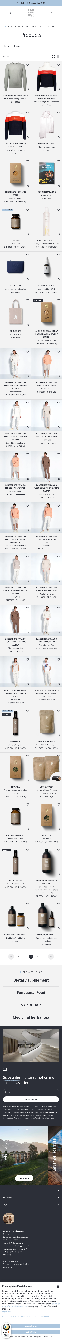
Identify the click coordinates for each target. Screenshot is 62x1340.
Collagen (15, 240)
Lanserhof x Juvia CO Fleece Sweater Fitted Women (15, 437)
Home (6, 46)
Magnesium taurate (15, 835)
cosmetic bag (15, 286)
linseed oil (15, 742)
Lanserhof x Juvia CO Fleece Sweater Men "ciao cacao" (46, 488)
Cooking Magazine (46, 192)
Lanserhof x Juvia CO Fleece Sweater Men (46, 435)
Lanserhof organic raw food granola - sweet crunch (46, 334)
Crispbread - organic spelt (15, 193)
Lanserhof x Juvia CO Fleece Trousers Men (46, 589)
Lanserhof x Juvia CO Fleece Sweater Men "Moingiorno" (15, 539)
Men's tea (46, 835)
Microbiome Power (46, 935)
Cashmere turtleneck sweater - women (46, 97)
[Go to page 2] (11, 957)
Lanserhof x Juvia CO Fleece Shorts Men (46, 384)
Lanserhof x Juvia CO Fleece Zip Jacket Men (46, 640)
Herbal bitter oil (46, 286)
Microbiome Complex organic (46, 882)
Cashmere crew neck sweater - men (15, 145)
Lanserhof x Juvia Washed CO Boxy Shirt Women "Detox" (15, 693)
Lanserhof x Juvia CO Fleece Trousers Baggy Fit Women (15, 591)
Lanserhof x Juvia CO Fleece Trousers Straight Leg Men (15, 642)
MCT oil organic (15, 881)
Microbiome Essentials (15, 935)
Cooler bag (15, 331)
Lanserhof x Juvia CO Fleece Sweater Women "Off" (46, 539)
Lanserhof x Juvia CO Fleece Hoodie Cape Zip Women (15, 385)
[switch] (6, 1335)
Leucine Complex (46, 742)
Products (18, 46)
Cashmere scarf (46, 144)
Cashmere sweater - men (15, 95)
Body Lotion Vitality (46, 240)
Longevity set (46, 787)
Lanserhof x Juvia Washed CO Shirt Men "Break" (46, 692)
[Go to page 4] (51, 957)
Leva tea (15, 787)
